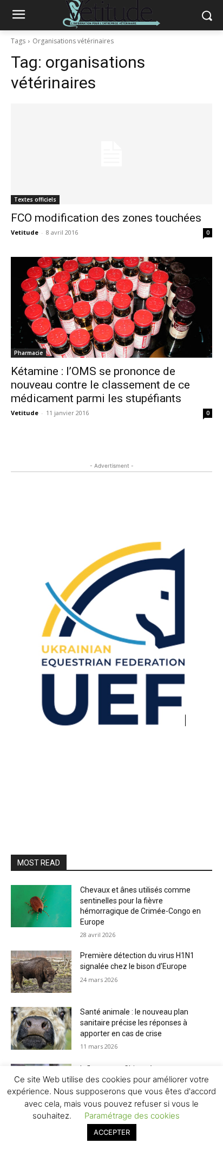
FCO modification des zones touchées (106, 217)
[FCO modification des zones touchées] (111, 154)
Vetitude (24, 232)
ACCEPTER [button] (112, 1132)
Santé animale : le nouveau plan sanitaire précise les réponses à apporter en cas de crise (134, 1022)
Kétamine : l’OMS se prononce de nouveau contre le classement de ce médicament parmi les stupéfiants (100, 385)
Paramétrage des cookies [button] (132, 1115)
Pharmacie (28, 353)
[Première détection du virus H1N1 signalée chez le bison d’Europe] (41, 972)
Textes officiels (35, 199)
